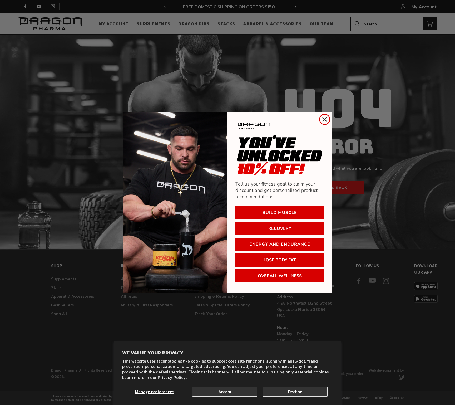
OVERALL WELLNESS (280, 276)
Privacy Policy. (172, 377)
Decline (295, 391)
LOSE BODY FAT (280, 260)
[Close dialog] (324, 119)
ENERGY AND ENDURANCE (279, 244)
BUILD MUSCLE (280, 213)
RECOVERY (279, 228)
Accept (224, 391)
